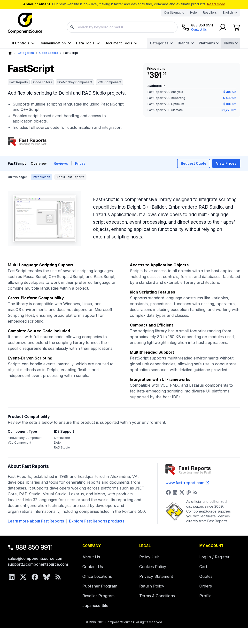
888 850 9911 (34, 547)
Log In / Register (214, 557)
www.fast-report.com (184, 482)
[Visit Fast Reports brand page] (27, 141)
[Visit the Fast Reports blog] (189, 492)
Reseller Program (98, 595)
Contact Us (92, 566)
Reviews (61, 163)
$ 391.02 (229, 92)
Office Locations (97, 576)
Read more (216, 4)
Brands (184, 43)
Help (193, 12)
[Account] (223, 27)
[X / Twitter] (23, 577)
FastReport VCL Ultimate (165, 110)
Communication (52, 43)
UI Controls (20, 43)
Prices (80, 163)
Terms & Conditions (157, 595)
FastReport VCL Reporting (166, 98)
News (229, 43)
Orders (205, 586)
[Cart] (236, 27)
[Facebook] (35, 577)
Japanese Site (95, 605)
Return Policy (151, 586)
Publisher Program (99, 586)
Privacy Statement (156, 576)
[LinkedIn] (12, 577)
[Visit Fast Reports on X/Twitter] (182, 492)
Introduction (41, 177)
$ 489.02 (229, 98)
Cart (203, 566)
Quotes (205, 576)
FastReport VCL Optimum (165, 104)
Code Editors (48, 53)
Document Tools (118, 43)
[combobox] (122, 27)
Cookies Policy (152, 566)
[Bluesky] (46, 577)
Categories (159, 43)
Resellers (210, 12)
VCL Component (109, 82)
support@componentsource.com (38, 564)
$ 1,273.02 (228, 110)
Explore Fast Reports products (96, 521)
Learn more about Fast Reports (36, 521)
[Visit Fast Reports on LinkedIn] (175, 492)
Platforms (207, 43)
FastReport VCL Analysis (165, 92)
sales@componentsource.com (35, 558)
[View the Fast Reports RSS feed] (195, 492)
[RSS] (58, 577)
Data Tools (85, 43)
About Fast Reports (70, 177)
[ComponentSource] (25, 23)
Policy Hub (149, 557)
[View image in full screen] (44, 218)
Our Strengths (174, 12)
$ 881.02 (229, 104)
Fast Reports (18, 82)
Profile (205, 595)
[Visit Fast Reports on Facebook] (168, 492)
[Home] (10, 53)
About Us (91, 557)
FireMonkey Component (74, 82)
